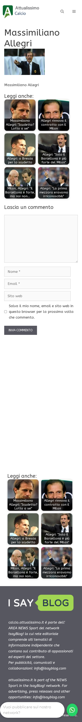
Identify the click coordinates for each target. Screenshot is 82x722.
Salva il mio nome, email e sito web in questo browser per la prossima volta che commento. (41, 311)
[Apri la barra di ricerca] (62, 11)
